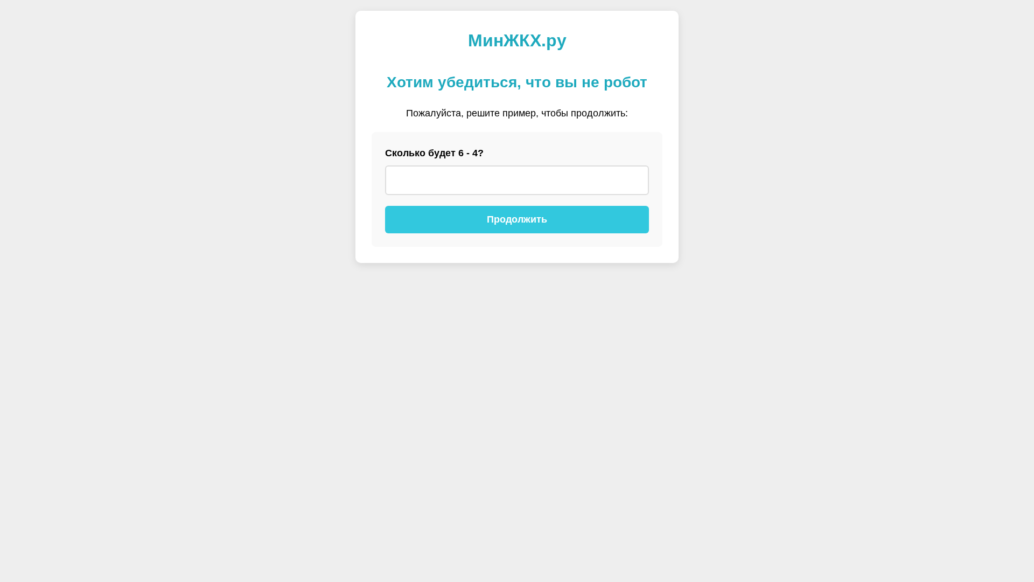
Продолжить (517, 219)
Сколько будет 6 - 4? (434, 153)
